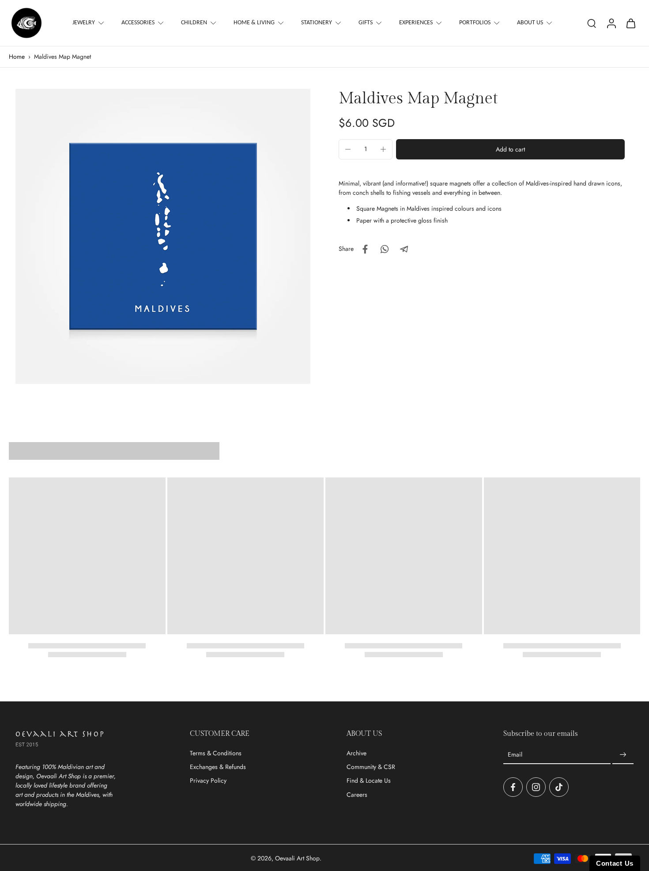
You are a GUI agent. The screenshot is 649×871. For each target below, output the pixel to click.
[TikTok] (559, 787)
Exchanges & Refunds (218, 767)
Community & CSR (371, 767)
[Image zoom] (162, 236)
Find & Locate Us (369, 780)
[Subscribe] (623, 755)
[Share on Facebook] (365, 249)
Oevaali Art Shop (297, 858)
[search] (591, 23)
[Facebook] (513, 787)
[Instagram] (536, 787)
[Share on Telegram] (404, 249)
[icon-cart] (630, 23)
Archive (356, 753)
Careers (357, 795)
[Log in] (611, 23)
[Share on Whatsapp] (384, 249)
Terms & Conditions (215, 753)
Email (515, 754)
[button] (510, 149)
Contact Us (615, 863)
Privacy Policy (208, 780)
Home (17, 56)
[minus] (348, 149)
